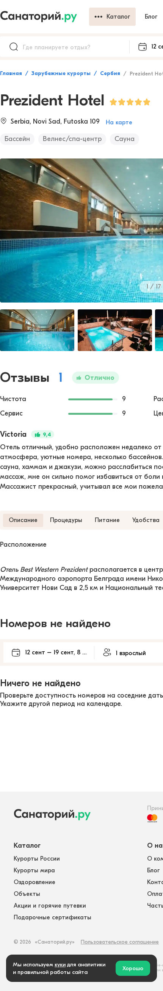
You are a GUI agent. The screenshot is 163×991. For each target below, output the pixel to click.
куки (60, 964)
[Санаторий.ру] (44, 16)
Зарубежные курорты (61, 73)
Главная (11, 73)
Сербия (110, 73)
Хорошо (132, 968)
